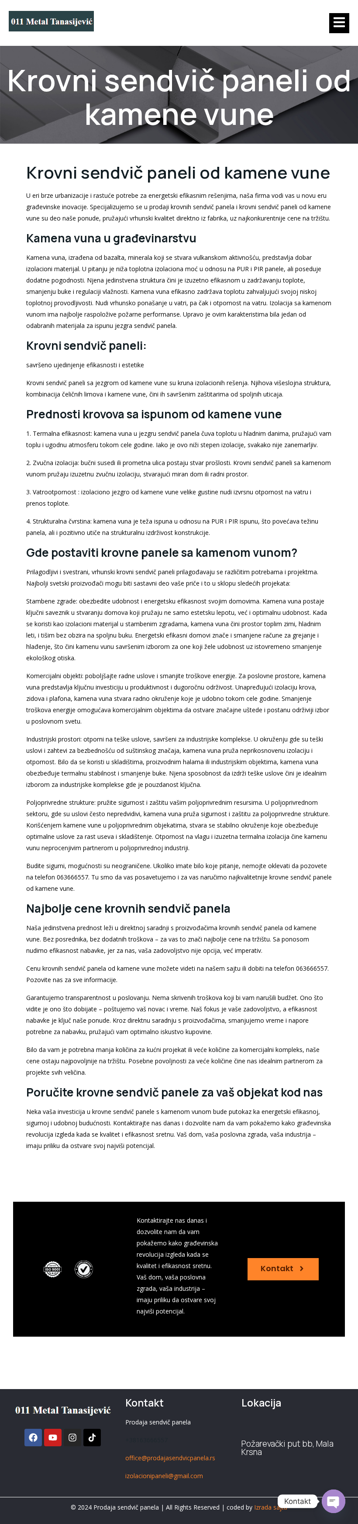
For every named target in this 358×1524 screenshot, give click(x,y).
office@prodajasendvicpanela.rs (170, 1458)
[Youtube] (53, 1437)
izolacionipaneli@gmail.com (164, 1476)
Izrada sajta (270, 1507)
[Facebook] (33, 1437)
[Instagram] (72, 1437)
